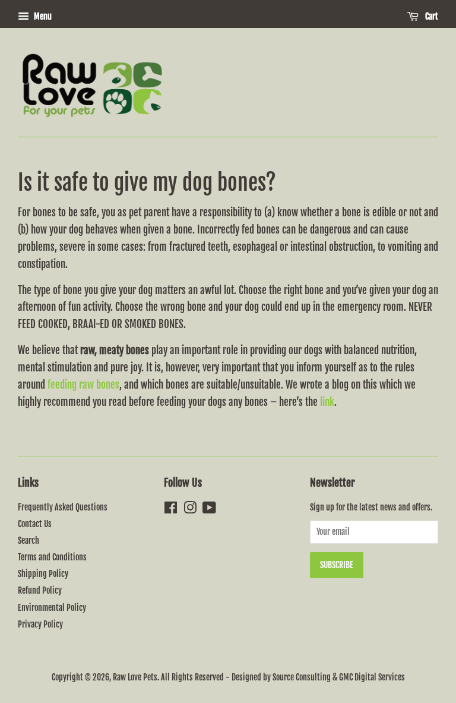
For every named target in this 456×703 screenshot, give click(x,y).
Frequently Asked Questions (62, 507)
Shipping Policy (43, 573)
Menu (42, 16)
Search (28, 540)
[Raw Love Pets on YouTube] (209, 509)
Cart (430, 16)
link (327, 402)
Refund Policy (40, 590)
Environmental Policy (52, 607)
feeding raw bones (83, 385)
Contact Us (35, 523)
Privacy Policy (40, 624)
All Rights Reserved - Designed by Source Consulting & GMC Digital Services (283, 677)
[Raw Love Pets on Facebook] (171, 509)
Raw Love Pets (135, 677)
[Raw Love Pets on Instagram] (190, 509)
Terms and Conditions (52, 557)
